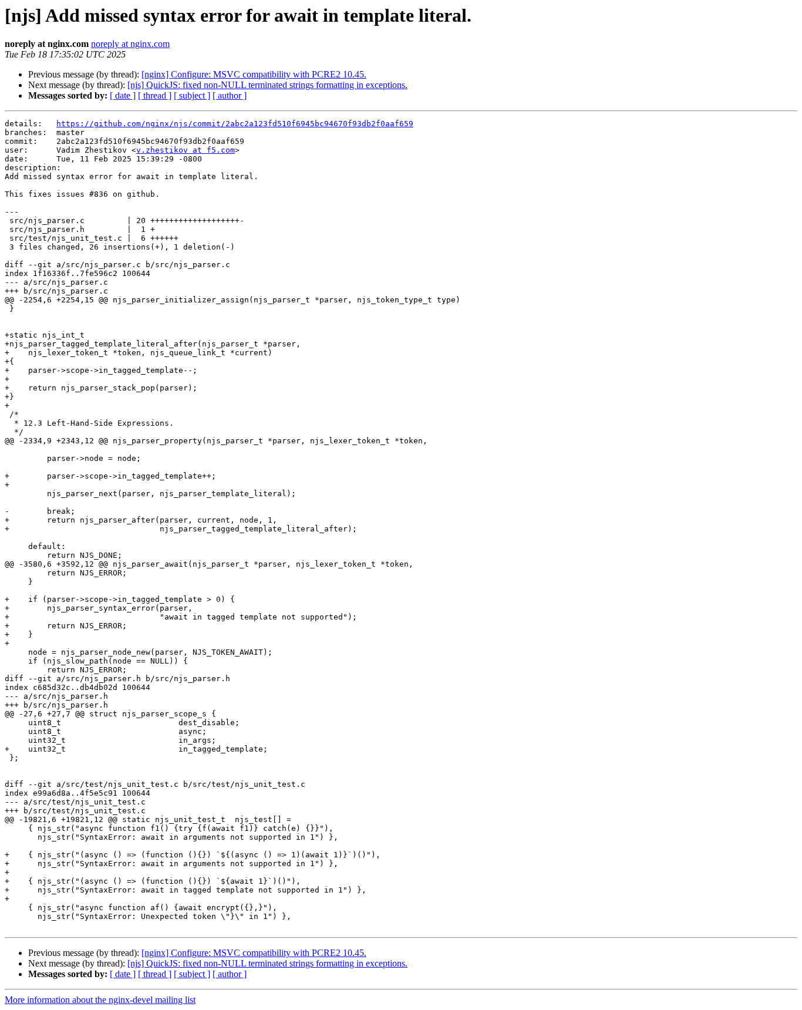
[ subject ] (192, 95)
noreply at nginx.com (130, 44)
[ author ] (230, 95)
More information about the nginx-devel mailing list (100, 1000)
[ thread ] (154, 95)
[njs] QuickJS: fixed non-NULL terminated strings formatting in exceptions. (267, 85)
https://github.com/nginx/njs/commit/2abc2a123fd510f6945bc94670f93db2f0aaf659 (234, 123)
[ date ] (123, 95)
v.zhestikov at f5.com (185, 150)
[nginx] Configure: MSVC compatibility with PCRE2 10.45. (253, 74)
